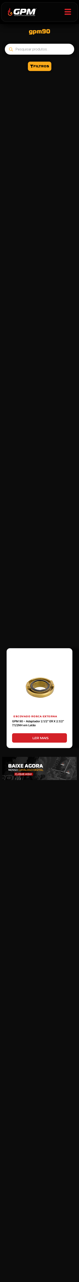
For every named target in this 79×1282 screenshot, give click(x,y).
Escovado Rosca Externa (35, 716)
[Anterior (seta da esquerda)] (7, 641)
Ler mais (40, 738)
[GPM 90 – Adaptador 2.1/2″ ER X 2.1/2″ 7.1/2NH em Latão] (39, 681)
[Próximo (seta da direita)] (71, 641)
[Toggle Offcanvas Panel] (67, 12)
